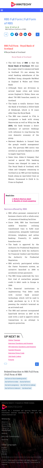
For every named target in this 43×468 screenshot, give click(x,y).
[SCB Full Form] (37, 34)
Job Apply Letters (14, 356)
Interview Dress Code (16, 353)
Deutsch (4, 452)
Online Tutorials (14, 340)
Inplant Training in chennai (19, 462)
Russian (4, 454)
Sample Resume (14, 350)
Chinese (4, 450)
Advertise (5, 439)
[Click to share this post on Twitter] (12, 34)
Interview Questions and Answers (20, 343)
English (4, 448)
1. (21, 199)
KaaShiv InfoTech (18, 460)
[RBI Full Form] (6, 34)
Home (7, 27)
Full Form (15, 27)
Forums (11, 360)
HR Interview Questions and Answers (22, 347)
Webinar (5, 433)
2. (24, 201)
